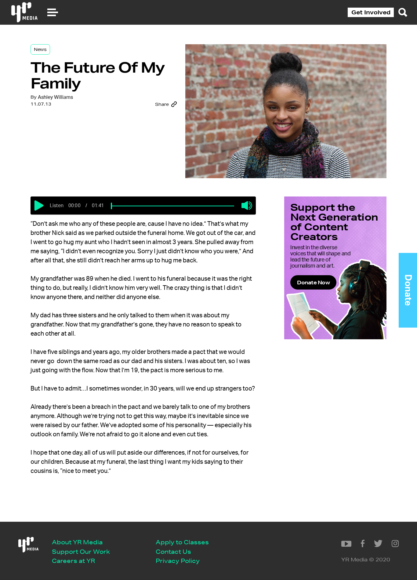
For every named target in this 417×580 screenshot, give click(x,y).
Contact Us (173, 551)
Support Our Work (81, 551)
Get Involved (370, 12)
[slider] (111, 206)
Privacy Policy (178, 560)
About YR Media (77, 542)
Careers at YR (73, 560)
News (40, 49)
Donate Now (313, 282)
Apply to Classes (182, 542)
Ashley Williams (55, 97)
